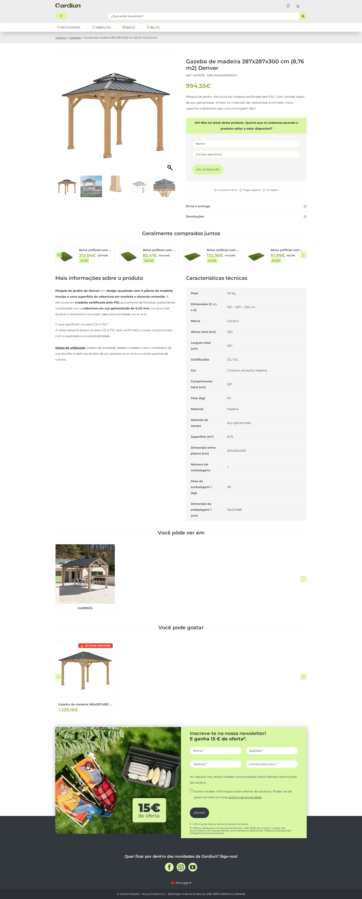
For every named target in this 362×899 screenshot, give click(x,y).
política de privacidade (245, 797)
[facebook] (169, 867)
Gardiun (61, 37)
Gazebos (75, 37)
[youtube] (192, 867)
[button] (246, 206)
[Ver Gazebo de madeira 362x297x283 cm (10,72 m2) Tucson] (85, 678)
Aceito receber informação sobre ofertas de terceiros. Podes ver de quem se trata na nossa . (243, 794)
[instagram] (181, 867)
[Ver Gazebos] (85, 579)
